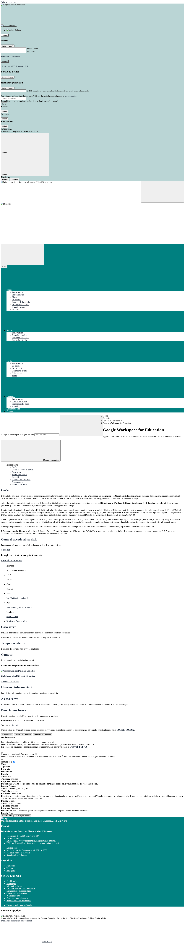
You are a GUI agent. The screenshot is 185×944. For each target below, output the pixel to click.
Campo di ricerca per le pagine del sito (17, 435)
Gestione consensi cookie (17, 898)
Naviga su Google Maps (17, 621)
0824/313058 (12, 616)
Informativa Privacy (15, 886)
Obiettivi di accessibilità (17, 893)
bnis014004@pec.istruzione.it (19, 607)
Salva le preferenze (22, 816)
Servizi (106, 418)
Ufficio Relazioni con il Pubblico (21, 888)
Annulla (5, 180)
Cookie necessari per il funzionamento (17, 754)
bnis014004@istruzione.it (17, 598)
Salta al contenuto (8, 2)
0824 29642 (15, 838)
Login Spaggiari (71, 96)
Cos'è (14, 467)
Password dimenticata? (11, 56)
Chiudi (4, 111)
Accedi (5, 35)
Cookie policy (13, 881)
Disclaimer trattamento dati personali (16, 921)
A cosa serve (17, 482)
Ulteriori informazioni (21, 479)
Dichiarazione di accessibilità (19, 891)
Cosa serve (16, 472)
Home (105, 416)
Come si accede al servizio (23, 470)
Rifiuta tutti (23, 735)
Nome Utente (32, 49)
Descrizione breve (19, 484)
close (4, 267)
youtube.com (7, 762)
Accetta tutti (42, 735)
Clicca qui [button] (5, 550)
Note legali (11, 883)
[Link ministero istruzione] (13, 5)
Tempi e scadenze (19, 474)
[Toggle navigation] (22, 254)
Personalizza (7, 735)
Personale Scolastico (111, 421)
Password (31, 51)
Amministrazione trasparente (19, 900)
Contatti (15, 477)
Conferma (14, 180)
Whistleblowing (13, 896)
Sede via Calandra (11, 560)
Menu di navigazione (51, 460)
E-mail (29, 91)
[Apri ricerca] (162, 192)
